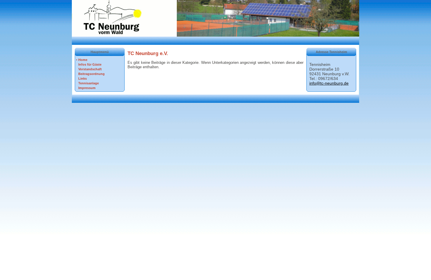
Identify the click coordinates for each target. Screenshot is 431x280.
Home (82, 60)
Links (82, 78)
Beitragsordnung (91, 74)
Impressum (87, 88)
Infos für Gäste (89, 64)
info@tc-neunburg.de (329, 83)
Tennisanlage (88, 83)
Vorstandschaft (90, 69)
